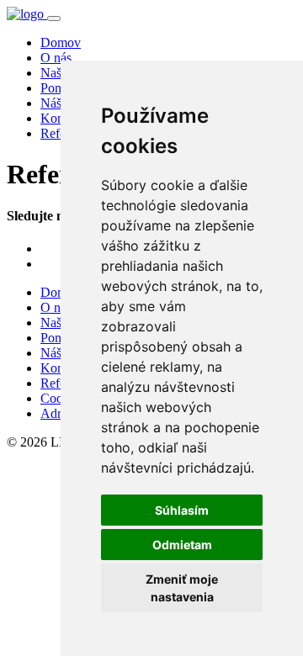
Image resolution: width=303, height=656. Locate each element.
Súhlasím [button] (182, 510)
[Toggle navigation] (54, 18)
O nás (56, 57)
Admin (58, 413)
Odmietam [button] (182, 544)
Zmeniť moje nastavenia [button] (182, 588)
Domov (60, 42)
